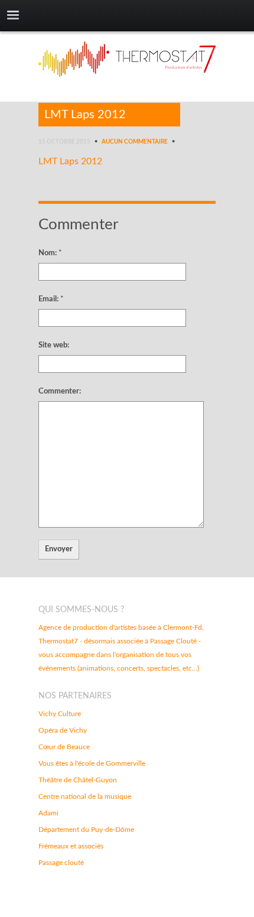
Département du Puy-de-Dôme (86, 829)
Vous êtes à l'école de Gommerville (91, 763)
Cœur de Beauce (64, 746)
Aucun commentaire (135, 142)
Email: (51, 299)
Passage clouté (61, 862)
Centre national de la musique (84, 796)
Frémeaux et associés (70, 846)
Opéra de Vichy (62, 730)
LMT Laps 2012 (85, 115)
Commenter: (59, 391)
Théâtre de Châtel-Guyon (77, 779)
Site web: (53, 345)
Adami (48, 813)
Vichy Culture (59, 713)
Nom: (50, 253)
